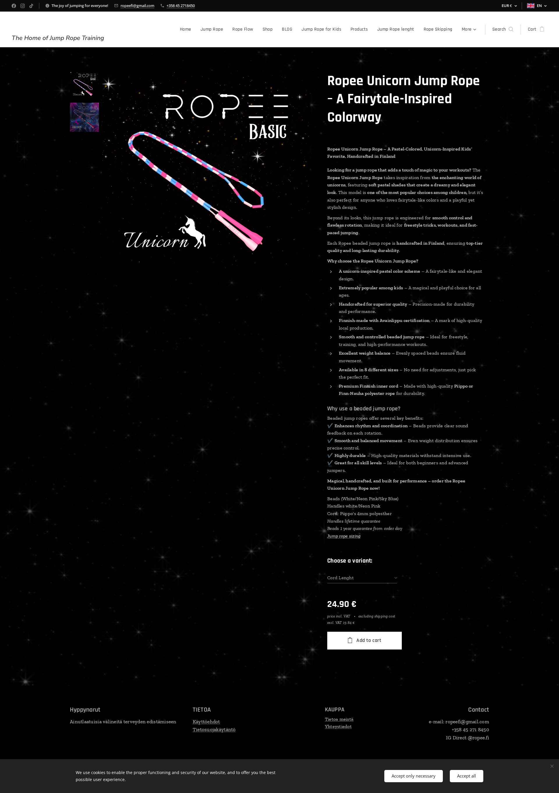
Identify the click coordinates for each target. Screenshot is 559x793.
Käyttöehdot (206, 721)
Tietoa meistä (339, 719)
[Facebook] (13, 6)
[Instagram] (22, 6)
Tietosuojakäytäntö (214, 729)
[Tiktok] (31, 6)
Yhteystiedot (338, 726)
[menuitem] (187, 29)
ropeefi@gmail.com (137, 5)
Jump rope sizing (343, 536)
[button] (503, 29)
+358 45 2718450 (181, 5)
